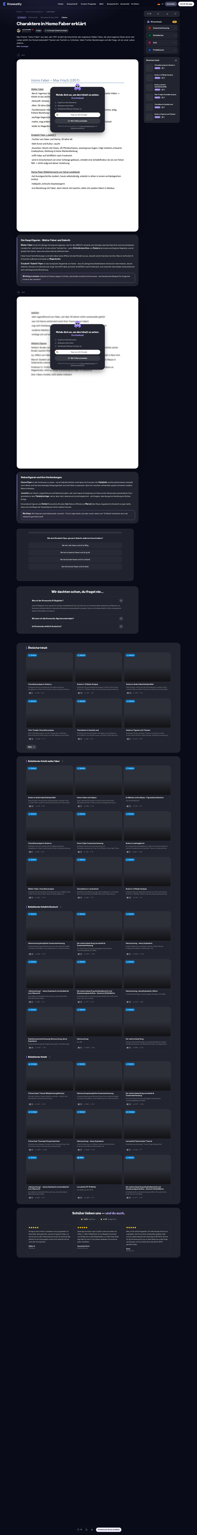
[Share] (167, 13)
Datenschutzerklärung (77, 128)
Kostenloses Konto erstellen (109, 1530)
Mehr (30, 747)
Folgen (38, 30)
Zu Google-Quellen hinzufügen (57, 30)
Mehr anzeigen (23, 46)
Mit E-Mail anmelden (79, 121)
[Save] (158, 13)
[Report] (175, 13)
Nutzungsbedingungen (88, 126)
